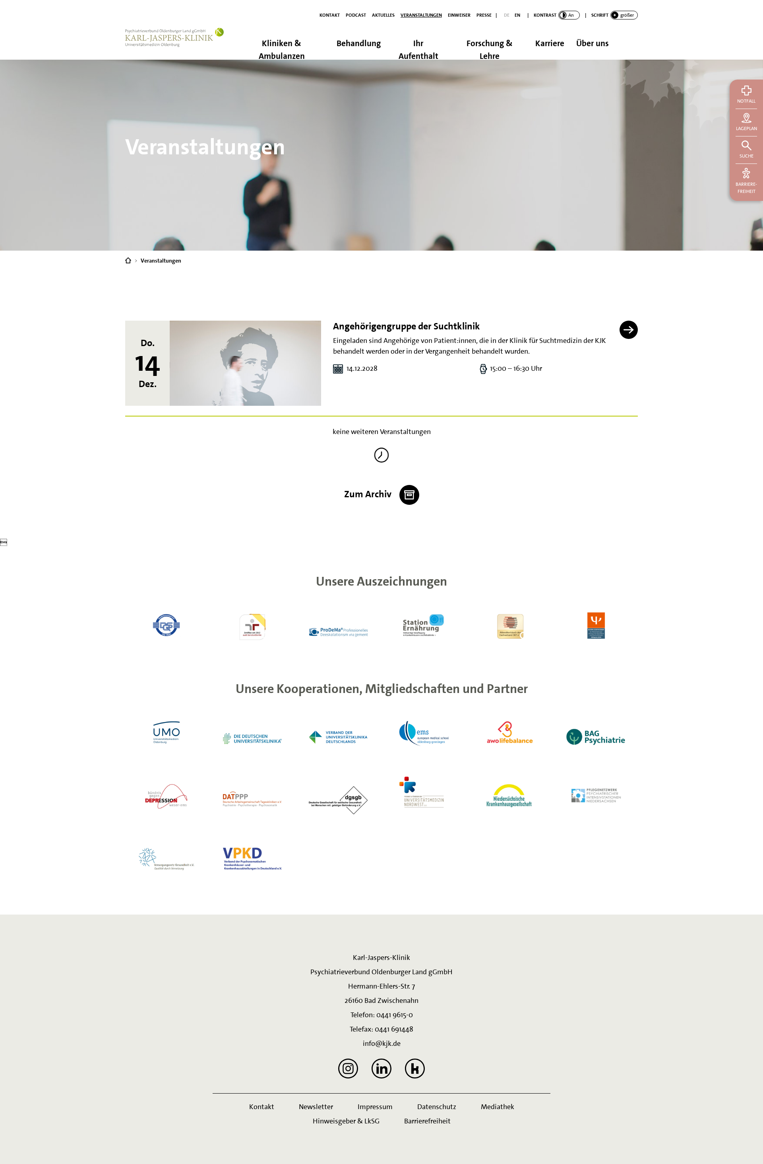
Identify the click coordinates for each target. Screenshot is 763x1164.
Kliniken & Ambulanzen (282, 49)
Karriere (549, 43)
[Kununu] (415, 1068)
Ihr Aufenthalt (418, 49)
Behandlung (359, 43)
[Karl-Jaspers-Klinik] (128, 259)
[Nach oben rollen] (747, 1148)
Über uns (592, 43)
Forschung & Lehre (490, 49)
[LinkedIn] (381, 1068)
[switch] (557, 15)
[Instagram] (348, 1068)
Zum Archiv (368, 494)
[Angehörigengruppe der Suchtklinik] (245, 363)
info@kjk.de (382, 1043)
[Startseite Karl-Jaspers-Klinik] (178, 44)
